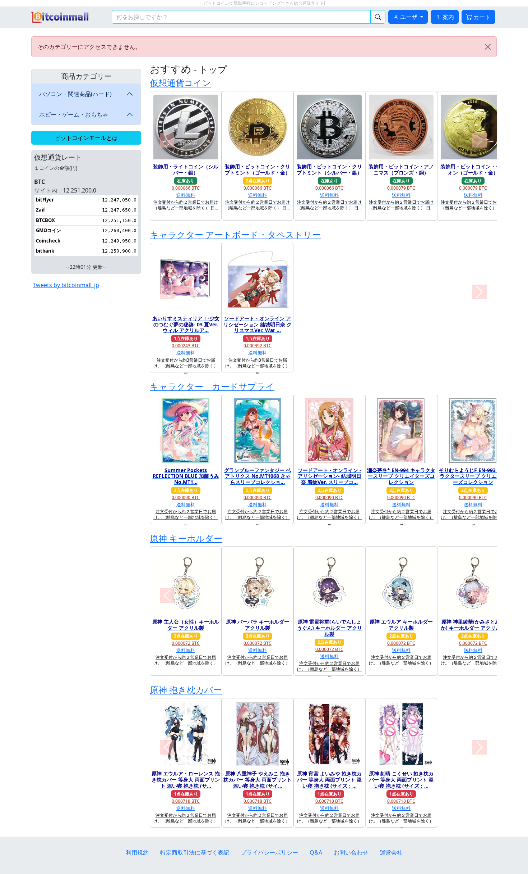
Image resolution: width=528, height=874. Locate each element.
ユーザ (409, 17)
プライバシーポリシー (269, 852)
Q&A (316, 852)
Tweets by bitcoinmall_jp (66, 285)
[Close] (487, 47)
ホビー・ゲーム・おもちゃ (73, 114)
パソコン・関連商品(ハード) (75, 94)
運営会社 (391, 852)
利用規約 (137, 852)
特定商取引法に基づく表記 (194, 852)
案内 (447, 17)
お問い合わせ (351, 852)
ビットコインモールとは (86, 138)
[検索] (377, 17)
